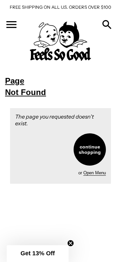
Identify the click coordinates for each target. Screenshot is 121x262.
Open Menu (94, 172)
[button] (38, 253)
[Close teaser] (70, 243)
